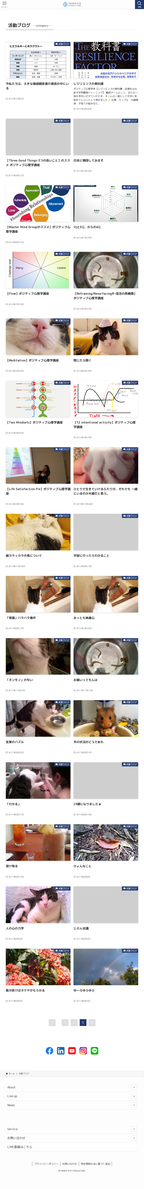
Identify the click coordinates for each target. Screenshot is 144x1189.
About (11, 1087)
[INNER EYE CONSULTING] (72, 4)
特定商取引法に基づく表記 (95, 1163)
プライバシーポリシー (46, 1163)
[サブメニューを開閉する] (134, 1087)
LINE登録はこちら (19, 1147)
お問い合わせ (16, 1138)
